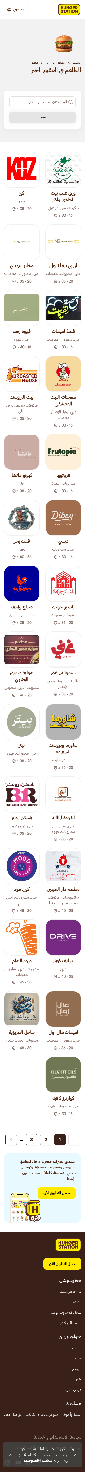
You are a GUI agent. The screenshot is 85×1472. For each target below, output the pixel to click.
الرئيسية (77, 62)
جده (78, 1358)
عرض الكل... (72, 1390)
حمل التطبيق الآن (56, 1193)
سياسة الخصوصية (37, 1460)
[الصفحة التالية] (11, 1139)
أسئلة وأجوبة (72, 1414)
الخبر (48, 62)
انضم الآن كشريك (68, 1323)
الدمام (76, 1348)
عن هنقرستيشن (69, 1291)
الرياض (76, 1369)
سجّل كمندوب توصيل (64, 1312)
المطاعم (61, 62)
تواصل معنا (12, 1414)
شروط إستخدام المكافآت (42, 1414)
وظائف (76, 1302)
